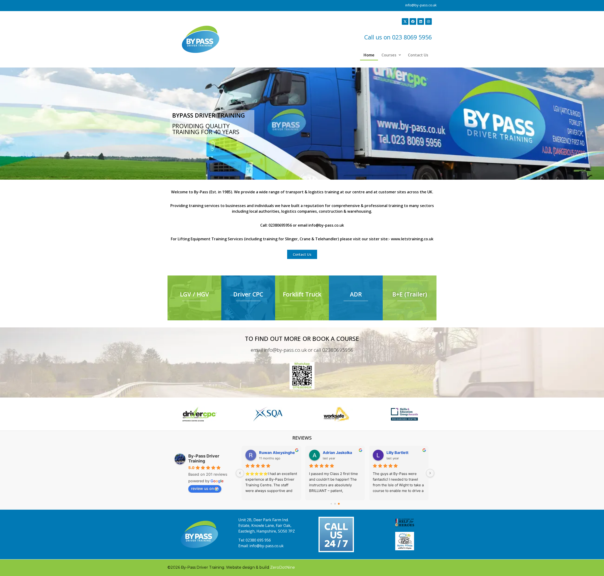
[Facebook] (413, 21)
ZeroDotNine (282, 567)
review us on (202, 488)
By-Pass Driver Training (203, 458)
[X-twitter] (405, 21)
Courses (389, 55)
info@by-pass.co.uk (420, 5)
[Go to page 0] (331, 503)
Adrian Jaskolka (337, 452)
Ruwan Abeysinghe (277, 452)
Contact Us (418, 55)
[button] (391, 55)
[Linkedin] (420, 21)
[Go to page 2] (339, 504)
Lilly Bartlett (397, 452)
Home (369, 55)
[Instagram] (428, 21)
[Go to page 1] (335, 504)
